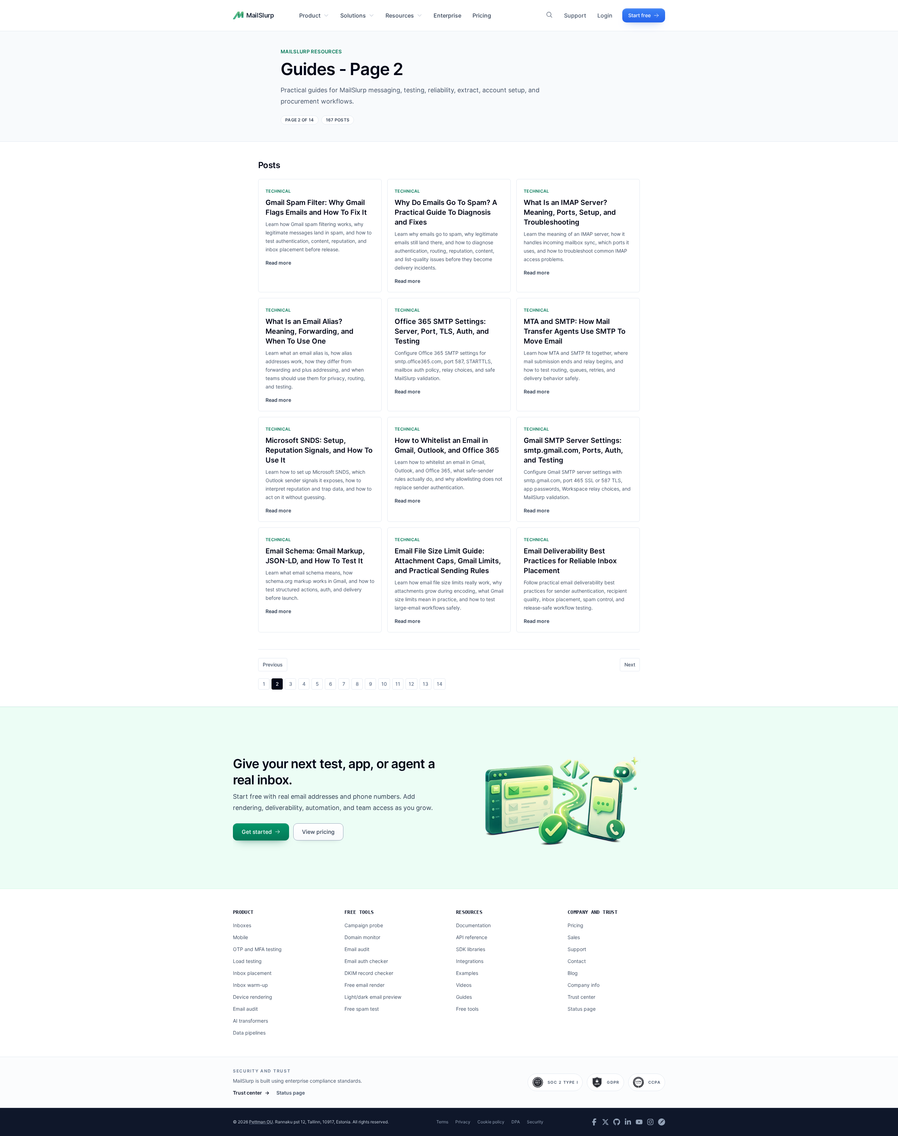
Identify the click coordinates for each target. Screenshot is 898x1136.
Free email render (364, 985)
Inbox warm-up (250, 985)
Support (575, 15)
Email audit (245, 1009)
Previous (273, 664)
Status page (582, 1009)
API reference (471, 937)
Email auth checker (366, 961)
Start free (639, 15)
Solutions (353, 15)
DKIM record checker (368, 973)
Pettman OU (261, 1121)
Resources (400, 15)
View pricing (318, 832)
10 (384, 684)
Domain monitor (362, 937)
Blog (573, 973)
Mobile (240, 937)
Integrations (469, 961)
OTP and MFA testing (257, 949)
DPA (515, 1121)
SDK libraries (470, 949)
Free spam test (361, 1009)
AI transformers (250, 1021)
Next (629, 664)
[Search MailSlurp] (549, 15)
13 (425, 684)
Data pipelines (249, 1033)
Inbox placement (252, 973)
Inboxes (242, 925)
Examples (467, 973)
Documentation (473, 925)
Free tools (359, 912)
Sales (574, 937)
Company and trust (592, 912)
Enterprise (447, 15)
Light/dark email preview (372, 997)
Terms (442, 1121)
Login (604, 15)
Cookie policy (490, 1121)
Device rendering (252, 997)
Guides (464, 997)
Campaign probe (363, 925)
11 (397, 684)
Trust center (581, 997)
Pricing (482, 15)
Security (535, 1121)
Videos (463, 985)
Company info (583, 985)
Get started (257, 832)
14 (439, 684)
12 (411, 684)
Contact (577, 961)
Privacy (462, 1121)
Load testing (247, 961)
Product (310, 15)
